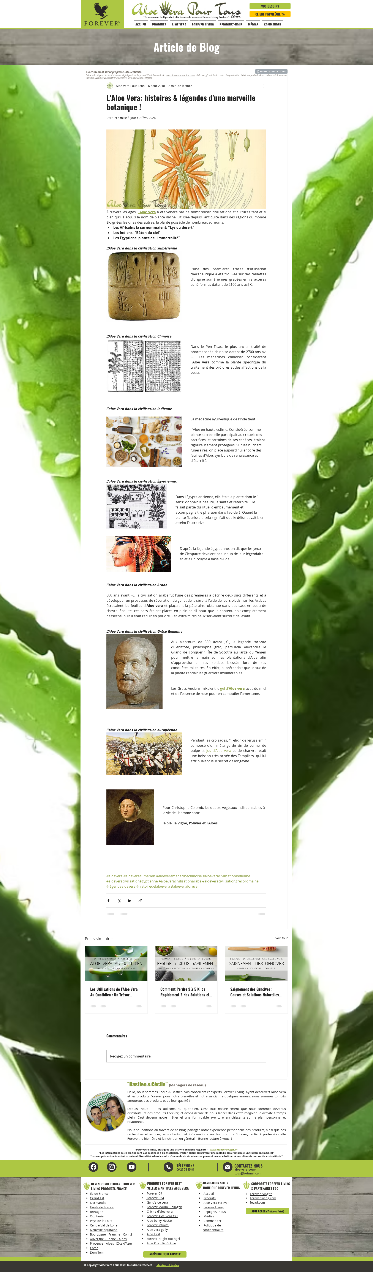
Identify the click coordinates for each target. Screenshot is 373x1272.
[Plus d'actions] (263, 85)
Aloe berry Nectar (159, 1220)
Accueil (209, 1194)
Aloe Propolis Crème (161, 1243)
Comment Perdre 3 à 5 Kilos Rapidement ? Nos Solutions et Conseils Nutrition (184, 991)
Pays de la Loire (101, 1221)
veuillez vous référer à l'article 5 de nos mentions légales (124, 78)
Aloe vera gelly (157, 1230)
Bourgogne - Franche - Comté (111, 1234)
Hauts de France (102, 1207)
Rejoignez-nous (215, 1212)
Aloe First (153, 1234)
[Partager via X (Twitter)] (119, 900)
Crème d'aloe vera (160, 1211)
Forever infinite (158, 1225)
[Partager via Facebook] (108, 900)
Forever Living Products (215, 17)
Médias (209, 1216)
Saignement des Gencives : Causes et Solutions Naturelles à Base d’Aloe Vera (256, 991)
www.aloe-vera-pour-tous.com (180, 75)
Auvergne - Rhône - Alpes (108, 1239)
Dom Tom (97, 1252)
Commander (212, 1221)
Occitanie (97, 1216)
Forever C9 (154, 1193)
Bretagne (96, 1212)
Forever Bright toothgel (163, 1239)
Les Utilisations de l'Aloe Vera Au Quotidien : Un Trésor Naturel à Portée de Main (114, 991)
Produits (210, 1198)
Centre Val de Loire (103, 1225)
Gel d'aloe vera (157, 1202)
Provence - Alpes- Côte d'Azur (111, 1243)
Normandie (98, 1203)
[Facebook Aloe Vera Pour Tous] (93, 1167)
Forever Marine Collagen (164, 1207)
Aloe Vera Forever (216, 1203)
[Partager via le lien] (140, 900)
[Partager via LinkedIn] (130, 900)
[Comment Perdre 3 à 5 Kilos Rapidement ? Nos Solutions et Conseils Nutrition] (186, 963)
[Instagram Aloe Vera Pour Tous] (131, 1167)
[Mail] (168, 1167)
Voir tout (281, 938)
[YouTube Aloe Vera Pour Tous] (112, 1167)
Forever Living (214, 1207)
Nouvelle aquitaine (103, 1230)
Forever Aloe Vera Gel (162, 1216)
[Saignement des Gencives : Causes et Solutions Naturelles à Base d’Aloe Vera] (256, 963)
